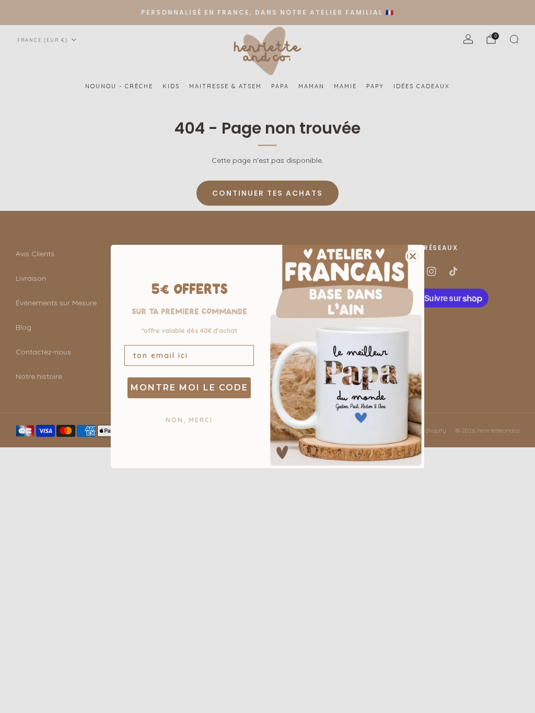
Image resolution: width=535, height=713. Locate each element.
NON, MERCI (189, 420)
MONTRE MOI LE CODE (189, 388)
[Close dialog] (412, 256)
